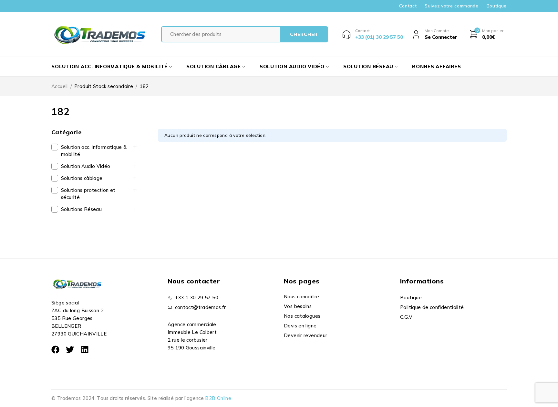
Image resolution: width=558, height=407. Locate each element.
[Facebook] (55, 350)
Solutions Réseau (81, 209)
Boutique (497, 5)
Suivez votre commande (451, 5)
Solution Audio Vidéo (85, 166)
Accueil (59, 86)
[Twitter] (70, 350)
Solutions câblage (81, 178)
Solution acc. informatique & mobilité (94, 150)
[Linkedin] (85, 350)
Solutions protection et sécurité (88, 193)
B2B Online (218, 398)
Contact (408, 5)
